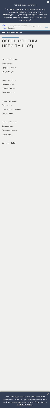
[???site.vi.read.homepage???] (4, 26)
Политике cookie (24, 404)
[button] (48, 2)
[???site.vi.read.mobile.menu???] (46, 27)
